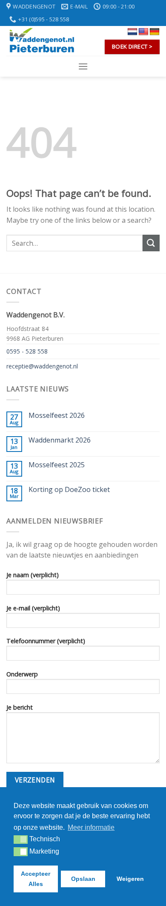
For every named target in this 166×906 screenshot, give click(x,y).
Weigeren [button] (130, 878)
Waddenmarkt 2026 (60, 440)
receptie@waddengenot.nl (42, 366)
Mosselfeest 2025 (57, 465)
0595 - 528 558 (27, 351)
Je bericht (19, 707)
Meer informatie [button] (91, 827)
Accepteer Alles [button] (35, 878)
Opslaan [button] (83, 878)
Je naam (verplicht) (32, 575)
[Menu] (83, 66)
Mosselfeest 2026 (57, 415)
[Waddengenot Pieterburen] (41, 41)
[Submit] (151, 243)
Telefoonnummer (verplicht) (45, 641)
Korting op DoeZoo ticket (69, 490)
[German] (154, 32)
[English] (143, 32)
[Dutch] (132, 32)
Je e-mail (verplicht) (33, 608)
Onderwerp (22, 674)
